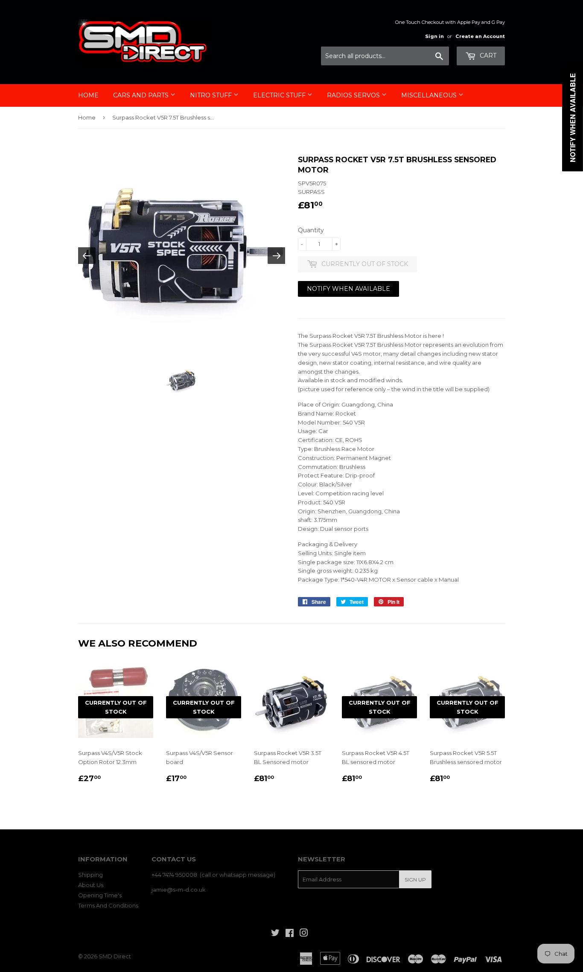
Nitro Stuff (211, 95)
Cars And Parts (141, 95)
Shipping (90, 874)
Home (88, 95)
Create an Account (480, 36)
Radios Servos (354, 95)
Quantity (311, 230)
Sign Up (415, 879)
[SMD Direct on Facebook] (289, 934)
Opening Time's (100, 895)
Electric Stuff (280, 95)
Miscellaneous (429, 95)
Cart (487, 55)
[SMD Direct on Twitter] (275, 934)
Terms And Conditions (108, 905)
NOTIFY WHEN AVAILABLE (348, 289)
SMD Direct (115, 956)
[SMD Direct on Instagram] (304, 934)
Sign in (434, 36)
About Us (90, 884)
